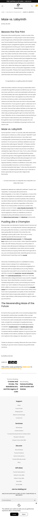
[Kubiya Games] (18, 6)
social (25, 255)
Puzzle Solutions (19, 453)
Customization (19, 431)
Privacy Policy (17, 510)
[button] (35, 500)
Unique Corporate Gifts (19, 440)
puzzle (3, 239)
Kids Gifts (19, 481)
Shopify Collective (19, 437)
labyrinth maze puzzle (13, 239)
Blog (19, 462)
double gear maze (27, 327)
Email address (6, 500)
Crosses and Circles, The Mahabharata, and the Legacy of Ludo (10, 386)
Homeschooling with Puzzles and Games (27, 386)
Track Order (19, 408)
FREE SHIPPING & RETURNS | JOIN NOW (19, 1)
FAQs (19, 405)
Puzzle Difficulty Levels (19, 459)
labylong (24, 217)
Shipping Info (19, 411)
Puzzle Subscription (19, 472)
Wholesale (19, 427)
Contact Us (19, 418)
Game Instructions (19, 456)
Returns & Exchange (19, 415)
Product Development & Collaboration (19, 434)
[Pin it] (15, 362)
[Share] (9, 362)
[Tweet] (12, 362)
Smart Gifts (19, 484)
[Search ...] (32, 6)
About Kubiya (19, 450)
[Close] (36, 503)
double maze (13, 327)
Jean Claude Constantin (25, 208)
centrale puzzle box (14, 275)
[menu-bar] (3, 6)
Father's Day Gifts (19, 478)
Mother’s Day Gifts (19, 475)
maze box (18, 273)
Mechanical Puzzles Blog (11, 368)
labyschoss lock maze (11, 217)
